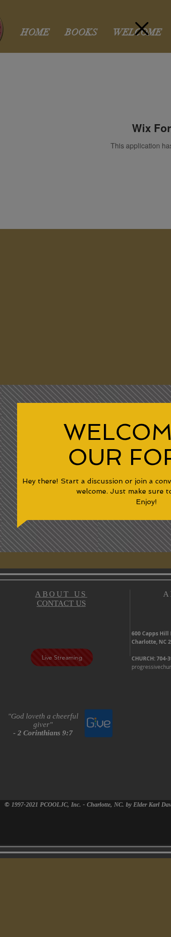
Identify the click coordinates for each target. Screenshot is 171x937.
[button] (142, 28)
